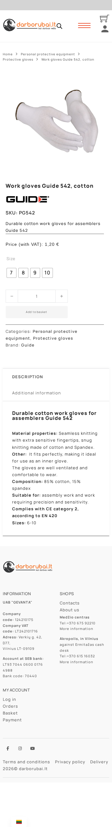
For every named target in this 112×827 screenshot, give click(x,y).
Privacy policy (70, 762)
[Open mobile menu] (84, 25)
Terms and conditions (26, 762)
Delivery (99, 762)
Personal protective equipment (48, 54)
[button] (95, 82)
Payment (12, 720)
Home (8, 54)
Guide (28, 345)
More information (76, 628)
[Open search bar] (59, 26)
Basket (10, 713)
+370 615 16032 (81, 656)
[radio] (11, 273)
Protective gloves (18, 59)
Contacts (70, 603)
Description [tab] (27, 376)
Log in (9, 699)
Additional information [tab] (36, 393)
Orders (10, 706)
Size (11, 258)
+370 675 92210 (81, 623)
